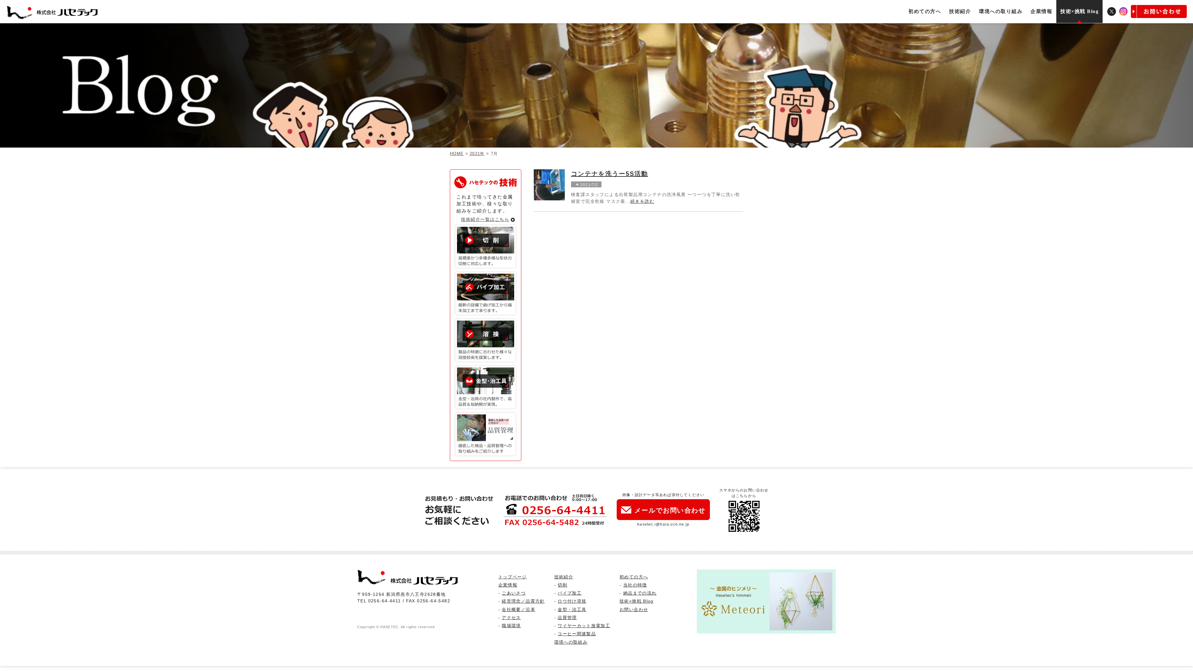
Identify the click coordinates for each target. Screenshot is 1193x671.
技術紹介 (960, 11)
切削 (562, 585)
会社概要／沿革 (518, 609)
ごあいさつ (514, 593)
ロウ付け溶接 (572, 601)
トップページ (512, 577)
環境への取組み (570, 642)
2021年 (477, 153)
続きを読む (642, 201)
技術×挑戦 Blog (1079, 11)
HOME (457, 153)
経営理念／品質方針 (523, 601)
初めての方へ (924, 11)
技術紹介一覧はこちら (485, 219)
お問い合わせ (633, 609)
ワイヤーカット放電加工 (584, 625)
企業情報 (1041, 11)
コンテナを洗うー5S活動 (609, 173)
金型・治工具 (572, 609)
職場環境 (511, 625)
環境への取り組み (1000, 11)
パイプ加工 (570, 593)
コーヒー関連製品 (577, 634)
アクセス (511, 617)
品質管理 (567, 617)
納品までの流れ (639, 593)
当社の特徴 (635, 585)
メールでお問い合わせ (670, 510)
